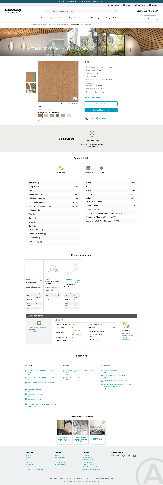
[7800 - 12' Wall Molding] (34, 269)
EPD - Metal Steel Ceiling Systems (115, 376)
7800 (28, 279)
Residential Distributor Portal (91, 469)
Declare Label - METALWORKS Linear (116, 381)
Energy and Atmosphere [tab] (96, 331)
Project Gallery (87, 465)
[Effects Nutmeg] (51, 115)
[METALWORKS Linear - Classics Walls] (30, 77)
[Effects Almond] (40, 115)
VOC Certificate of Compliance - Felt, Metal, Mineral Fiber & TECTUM (118, 385)
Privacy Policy (89, 478)
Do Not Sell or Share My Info (104, 478)
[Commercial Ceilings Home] (13, 11)
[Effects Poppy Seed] (63, 115)
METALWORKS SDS (34, 399)
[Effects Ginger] (46, 115)
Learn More (32, 331)
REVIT (91, 119)
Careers (28, 460)
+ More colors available (38, 279)
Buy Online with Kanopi (90, 467)
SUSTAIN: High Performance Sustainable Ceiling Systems (79, 372)
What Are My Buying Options (34, 469)
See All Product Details (92, 97)
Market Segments (31, 467)
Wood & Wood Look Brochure (76, 378)
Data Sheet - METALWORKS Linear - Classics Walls (42, 372)
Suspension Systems (61, 460)
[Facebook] (112, 456)
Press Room (29, 462)
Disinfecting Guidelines (35, 394)
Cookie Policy (78, 478)
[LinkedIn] (134, 456)
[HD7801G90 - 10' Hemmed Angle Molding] (72, 269)
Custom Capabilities (60, 465)
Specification (103, 119)
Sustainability (30, 465)
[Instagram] (129, 456)
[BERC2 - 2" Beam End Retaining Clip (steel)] (53, 269)
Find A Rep (86, 455)
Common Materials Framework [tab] (65, 324)
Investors (29, 457)
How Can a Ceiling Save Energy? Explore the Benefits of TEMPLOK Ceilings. (81, 1)
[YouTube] (118, 456)
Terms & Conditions (65, 478)
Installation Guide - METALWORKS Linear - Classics (41, 384)
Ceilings (57, 455)
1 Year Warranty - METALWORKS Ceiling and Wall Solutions (42, 405)
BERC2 (47, 279)
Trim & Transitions (60, 462)
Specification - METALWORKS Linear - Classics (43, 378)
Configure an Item (72, 103)
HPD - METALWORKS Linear (113, 371)
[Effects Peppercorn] (57, 115)
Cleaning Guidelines (34, 390)
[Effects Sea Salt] (69, 115)
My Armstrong (151, 18)
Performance (58, 467)
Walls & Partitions (60, 457)
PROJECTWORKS (88, 460)
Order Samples (87, 462)
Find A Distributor (88, 457)
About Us (28, 455)
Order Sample (101, 104)
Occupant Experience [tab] (95, 324)
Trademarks (53, 478)
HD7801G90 (68, 279)
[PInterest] (123, 456)
